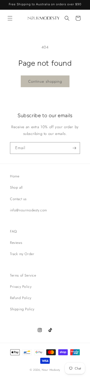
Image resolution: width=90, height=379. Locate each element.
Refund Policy (21, 297)
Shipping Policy (22, 309)
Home (14, 176)
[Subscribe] (74, 148)
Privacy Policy (21, 286)
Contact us (18, 198)
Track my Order (22, 253)
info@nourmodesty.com (28, 210)
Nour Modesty (51, 370)
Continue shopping (45, 81)
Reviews (16, 242)
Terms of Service (23, 275)
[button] (10, 18)
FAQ (13, 231)
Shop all (16, 187)
